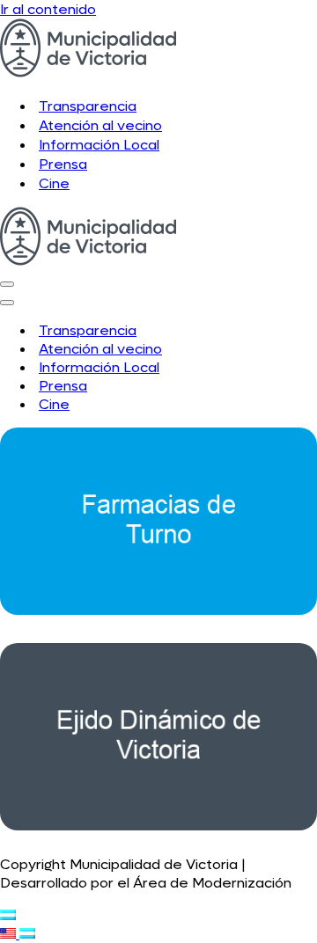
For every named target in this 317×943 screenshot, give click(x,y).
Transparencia (87, 106)
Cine (54, 183)
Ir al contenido (48, 9)
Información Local (99, 144)
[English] (9, 934)
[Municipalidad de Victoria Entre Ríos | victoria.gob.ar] (88, 72)
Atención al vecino (100, 125)
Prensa (63, 164)
